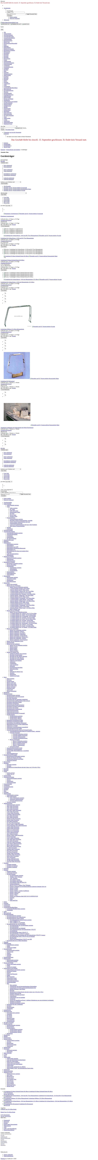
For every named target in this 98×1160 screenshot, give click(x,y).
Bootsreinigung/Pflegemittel (10, 43)
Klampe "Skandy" (14, 893)
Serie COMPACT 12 (15, 921)
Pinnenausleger (10, 1026)
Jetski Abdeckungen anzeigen (17, 797)
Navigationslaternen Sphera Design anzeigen (20, 920)
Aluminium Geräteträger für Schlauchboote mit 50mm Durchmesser (17, 427)
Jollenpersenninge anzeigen (13, 804)
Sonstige (9, 527)
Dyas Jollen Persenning (12, 816)
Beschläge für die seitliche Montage (18, 656)
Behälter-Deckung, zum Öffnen (17, 989)
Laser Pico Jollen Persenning (14, 842)
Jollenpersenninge (8, 74)
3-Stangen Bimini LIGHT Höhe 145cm (19, 602)
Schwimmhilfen (10, 1019)
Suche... (25, 128)
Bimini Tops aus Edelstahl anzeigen (18, 612)
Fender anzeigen (11, 773)
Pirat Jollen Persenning (12, 850)
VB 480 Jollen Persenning (13, 860)
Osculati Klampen (11, 874)
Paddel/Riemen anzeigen (13, 944)
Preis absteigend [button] (7, 167)
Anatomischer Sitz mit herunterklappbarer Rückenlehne (23, 986)
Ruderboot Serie (11, 688)
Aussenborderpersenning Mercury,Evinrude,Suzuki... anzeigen (25, 731)
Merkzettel (6, 20)
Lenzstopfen (10, 910)
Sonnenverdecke (8, 104)
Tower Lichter (10, 1082)
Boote (5, 44)
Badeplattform (7, 47)
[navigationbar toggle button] (5, 24)
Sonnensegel (10, 1046)
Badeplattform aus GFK (12, 547)
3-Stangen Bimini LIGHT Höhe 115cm (19, 596)
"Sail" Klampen (13, 878)
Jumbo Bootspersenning (12, 710)
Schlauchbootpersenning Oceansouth (16, 713)
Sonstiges (12, 673)
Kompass (6, 82)
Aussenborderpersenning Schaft (14, 748)
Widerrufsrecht (7, 1125)
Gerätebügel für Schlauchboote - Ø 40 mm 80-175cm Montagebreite (17, 238)
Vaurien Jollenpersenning (13, 859)
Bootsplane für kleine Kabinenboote (15, 706)
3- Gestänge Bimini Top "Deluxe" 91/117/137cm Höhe (23, 613)
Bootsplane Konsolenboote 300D (15, 720)
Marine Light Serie (11, 682)
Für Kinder (9, 1017)
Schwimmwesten (8, 114)
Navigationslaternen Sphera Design (15, 918)
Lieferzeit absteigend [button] (9, 179)
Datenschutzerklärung (9, 1130)
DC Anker (12, 509)
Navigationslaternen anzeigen (14, 915)
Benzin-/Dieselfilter (11, 565)
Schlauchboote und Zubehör (10, 101)
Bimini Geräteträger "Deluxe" (17, 631)
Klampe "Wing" (14, 895)
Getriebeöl (6, 68)
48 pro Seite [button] (6, 201)
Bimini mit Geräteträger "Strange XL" (19, 637)
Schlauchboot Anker (12, 978)
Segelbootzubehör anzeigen (13, 1025)
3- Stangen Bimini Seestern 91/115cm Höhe (20, 592)
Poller (11, 899)
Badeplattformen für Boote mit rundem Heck (17, 551)
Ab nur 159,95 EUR (6, 1115)
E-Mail (8, 12)
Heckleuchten (13, 938)
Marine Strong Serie (11, 684)
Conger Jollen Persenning (13, 813)
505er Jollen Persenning (12, 809)
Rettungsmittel (7, 97)
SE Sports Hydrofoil (9, 115)
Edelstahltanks (13, 569)
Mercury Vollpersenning (19, 745)
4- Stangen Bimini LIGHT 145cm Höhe (19, 606)
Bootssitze (6, 54)
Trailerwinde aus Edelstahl (13, 1062)
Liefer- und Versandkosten (10, 1128)
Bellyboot (9, 680)
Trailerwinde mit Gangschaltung (14, 1064)
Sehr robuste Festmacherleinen (17, 526)
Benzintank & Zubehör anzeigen (15, 563)
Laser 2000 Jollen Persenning (14, 839)
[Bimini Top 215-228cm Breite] (8, 1109)
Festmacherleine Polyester (16, 523)
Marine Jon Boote (11, 687)
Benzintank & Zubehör (9, 50)
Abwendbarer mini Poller (16, 881)
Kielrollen (6, 78)
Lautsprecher (7, 83)
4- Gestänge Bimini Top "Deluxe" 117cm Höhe (21, 624)
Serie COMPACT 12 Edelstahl (17, 922)
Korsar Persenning (11, 836)
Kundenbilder (7, 144)
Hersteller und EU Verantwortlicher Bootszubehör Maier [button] (17, 189)
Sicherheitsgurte (10, 1021)
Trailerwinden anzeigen (12, 1058)
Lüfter (5, 85)
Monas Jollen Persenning (13, 845)
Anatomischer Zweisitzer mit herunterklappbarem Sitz (23, 987)
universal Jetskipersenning (16, 800)
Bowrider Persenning (12, 698)
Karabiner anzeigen (11, 864)
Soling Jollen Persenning (13, 856)
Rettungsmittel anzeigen (12, 960)
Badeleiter (6, 46)
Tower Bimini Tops (11, 1079)
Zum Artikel (3, 246)
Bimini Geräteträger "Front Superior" (19, 639)
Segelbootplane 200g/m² (16, 717)
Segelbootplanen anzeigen (16, 716)
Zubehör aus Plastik (14, 675)
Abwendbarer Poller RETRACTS (18, 882)
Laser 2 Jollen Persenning (13, 838)
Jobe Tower (9, 1075)
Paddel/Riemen (7, 96)
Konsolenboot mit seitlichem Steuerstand (16, 723)
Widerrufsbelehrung (8, 1156)
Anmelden (3, 495)
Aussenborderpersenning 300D (14, 728)
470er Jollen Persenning (12, 807)
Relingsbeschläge (14, 669)
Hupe (5, 71)
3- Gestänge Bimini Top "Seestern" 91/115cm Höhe (22, 617)
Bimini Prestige (13, 648)
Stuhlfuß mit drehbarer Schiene (17, 1003)
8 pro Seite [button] (6, 197)
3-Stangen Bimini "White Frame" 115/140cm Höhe (22, 601)
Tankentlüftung (10, 574)
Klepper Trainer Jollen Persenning (15, 835)
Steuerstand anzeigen (12, 1050)
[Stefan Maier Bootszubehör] (9, 22)
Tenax (5, 117)
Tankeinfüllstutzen (11, 573)
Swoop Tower (10, 1078)
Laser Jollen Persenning (12, 840)
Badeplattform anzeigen (12, 544)
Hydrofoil (6, 72)
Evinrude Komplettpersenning (20, 738)
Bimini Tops (7, 42)
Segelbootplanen (11, 714)
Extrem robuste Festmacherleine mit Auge (20, 522)
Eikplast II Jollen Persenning (14, 818)
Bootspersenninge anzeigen (13, 695)
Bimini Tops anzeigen (12, 584)
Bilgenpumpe (7, 51)
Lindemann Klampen (12, 872)
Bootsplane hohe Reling (12, 707)
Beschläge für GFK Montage (17, 657)
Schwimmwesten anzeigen (13, 1012)
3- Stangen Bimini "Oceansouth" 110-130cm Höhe (22, 598)
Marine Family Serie (12, 685)
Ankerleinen (10, 529)
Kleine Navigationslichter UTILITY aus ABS (21, 939)
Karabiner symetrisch (12, 867)
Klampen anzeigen (11, 871)
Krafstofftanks (10, 537)
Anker (8, 506)
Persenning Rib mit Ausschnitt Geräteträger (17, 699)
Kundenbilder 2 (7, 145)
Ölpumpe (6, 92)
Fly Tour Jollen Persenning (13, 822)
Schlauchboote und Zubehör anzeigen (16, 969)
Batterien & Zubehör (9, 49)
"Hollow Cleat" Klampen (16, 877)
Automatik (9, 1014)
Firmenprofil (7, 1120)
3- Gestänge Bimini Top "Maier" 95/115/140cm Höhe (23, 614)
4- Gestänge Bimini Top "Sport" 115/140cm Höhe (22, 626)
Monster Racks (10, 1086)
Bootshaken (6, 53)
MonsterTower (10, 1076)
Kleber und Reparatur (12, 974)
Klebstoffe (12, 666)
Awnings (9, 1042)
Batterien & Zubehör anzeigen (14, 558)
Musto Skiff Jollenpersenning (14, 846)
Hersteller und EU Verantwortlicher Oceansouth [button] (15, 187)
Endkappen (12, 662)
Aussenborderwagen (9, 36)
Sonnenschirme (10, 642)
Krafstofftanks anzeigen (15, 567)
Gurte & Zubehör (14, 664)
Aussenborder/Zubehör (9, 38)
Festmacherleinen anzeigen (16, 519)
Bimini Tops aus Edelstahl (13, 610)
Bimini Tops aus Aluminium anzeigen (19, 587)
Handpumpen (10, 580)
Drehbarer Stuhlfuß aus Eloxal (17, 994)
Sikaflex (6, 107)
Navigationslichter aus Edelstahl (17, 928)
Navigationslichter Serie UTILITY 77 (19, 932)
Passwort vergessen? (15, 18)
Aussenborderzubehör (12, 534)
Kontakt (6, 1123)
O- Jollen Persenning (12, 847)
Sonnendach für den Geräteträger (15, 1004)
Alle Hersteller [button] (7, 186)
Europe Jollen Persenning (13, 820)
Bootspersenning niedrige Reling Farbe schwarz (18, 700)
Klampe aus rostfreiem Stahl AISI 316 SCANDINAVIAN (24, 896)
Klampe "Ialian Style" (15, 892)
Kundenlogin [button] (7, 8)
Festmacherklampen (14, 883)
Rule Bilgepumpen (11, 581)
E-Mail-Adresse (4, 492)
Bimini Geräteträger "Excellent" (17, 632)
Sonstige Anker (13, 516)
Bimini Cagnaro (14, 646)
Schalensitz (12, 999)
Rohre (11, 670)
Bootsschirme (7, 58)
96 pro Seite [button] (6, 203)
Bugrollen (6, 57)
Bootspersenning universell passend (15, 696)
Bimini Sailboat (13, 649)
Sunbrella (9, 954)
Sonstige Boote (10, 681)
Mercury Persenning (15, 739)
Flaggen (9, 779)
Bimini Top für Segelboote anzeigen (18, 645)
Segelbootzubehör (8, 103)
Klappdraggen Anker (15, 512)
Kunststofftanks (13, 570)
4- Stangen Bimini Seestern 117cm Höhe (19, 603)
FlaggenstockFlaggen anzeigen (14, 778)
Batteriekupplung (11, 560)
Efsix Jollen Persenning (12, 817)
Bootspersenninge (8, 40)
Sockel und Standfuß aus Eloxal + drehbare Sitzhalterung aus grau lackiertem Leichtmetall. (32, 1000)
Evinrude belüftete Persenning (20, 735)
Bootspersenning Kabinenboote (14, 709)
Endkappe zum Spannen (16, 660)
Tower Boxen (10, 1080)
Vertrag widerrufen (8, 1154)
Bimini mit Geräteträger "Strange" (18, 638)
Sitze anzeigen (13, 985)
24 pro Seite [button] (6, 200)
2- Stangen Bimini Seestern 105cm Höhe (20, 588)
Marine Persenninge (11, 691)
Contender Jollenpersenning (13, 814)
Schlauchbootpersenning (13, 712)
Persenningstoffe (8, 93)
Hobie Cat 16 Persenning (13, 831)
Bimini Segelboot (14, 651)
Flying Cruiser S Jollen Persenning (15, 824)
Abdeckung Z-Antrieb (12, 725)
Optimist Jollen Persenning (13, 849)
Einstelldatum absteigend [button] (10, 175)
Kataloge (6, 143)
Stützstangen (13, 674)
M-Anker (12, 513)
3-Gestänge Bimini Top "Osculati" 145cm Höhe (21, 620)
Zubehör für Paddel (11, 947)
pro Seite (3, 205)
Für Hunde (9, 1015)
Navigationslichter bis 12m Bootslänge (16, 924)
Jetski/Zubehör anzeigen (12, 795)
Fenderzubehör (7, 61)
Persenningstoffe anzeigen (13, 950)
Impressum (6, 1121)
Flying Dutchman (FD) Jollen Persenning (17, 825)
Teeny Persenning (11, 857)
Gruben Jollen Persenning (13, 827)
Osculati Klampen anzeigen (16, 875)
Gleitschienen (13, 996)
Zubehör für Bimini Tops (13, 652)
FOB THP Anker (14, 510)
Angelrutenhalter (8, 39)
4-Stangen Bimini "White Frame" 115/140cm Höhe (22, 608)
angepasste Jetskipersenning (16, 799)
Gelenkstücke (13, 663)
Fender (5, 60)
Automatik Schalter (11, 578)
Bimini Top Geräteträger (13, 628)
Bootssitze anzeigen (11, 764)
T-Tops (5, 119)
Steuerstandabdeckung (12, 753)
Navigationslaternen (8, 90)
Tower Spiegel (10, 1083)
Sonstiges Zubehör (11, 802)
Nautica (8, 953)
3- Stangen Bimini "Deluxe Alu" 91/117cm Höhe (22, 591)
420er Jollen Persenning (12, 806)
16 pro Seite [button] (6, 198)
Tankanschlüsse (10, 571)
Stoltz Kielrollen (8, 112)
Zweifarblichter (13, 931)
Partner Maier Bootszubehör (10, 1124)
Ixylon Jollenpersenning (12, 832)
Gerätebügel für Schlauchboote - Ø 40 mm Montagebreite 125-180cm (17, 282)
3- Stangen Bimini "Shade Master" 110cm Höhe (21, 599)
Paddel (8, 946)
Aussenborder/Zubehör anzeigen (15, 533)
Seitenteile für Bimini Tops (16, 671)
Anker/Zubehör (7, 33)
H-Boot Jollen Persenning (13, 828)
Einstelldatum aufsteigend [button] (10, 173)
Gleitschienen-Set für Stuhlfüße (17, 997)
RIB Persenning (10, 976)
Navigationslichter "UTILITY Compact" (19, 933)
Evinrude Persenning (15, 732)
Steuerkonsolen (10, 1007)
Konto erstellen (13, 17)
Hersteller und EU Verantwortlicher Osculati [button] (14, 190)
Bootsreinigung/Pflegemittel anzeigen (16, 756)
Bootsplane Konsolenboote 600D (15, 721)
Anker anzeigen (13, 508)
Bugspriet (6, 56)
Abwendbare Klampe (15, 879)
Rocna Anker (13, 515)
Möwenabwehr (7, 89)
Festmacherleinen (11, 517)
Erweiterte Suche (10, 129)
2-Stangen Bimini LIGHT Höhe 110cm (19, 590)
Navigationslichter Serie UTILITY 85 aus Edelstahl (22, 936)
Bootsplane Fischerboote (13, 703)
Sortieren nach (4, 182)
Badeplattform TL (11, 549)
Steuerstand (6, 111)
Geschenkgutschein (8, 67)
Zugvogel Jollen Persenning (13, 861)
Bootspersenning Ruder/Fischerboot (15, 705)
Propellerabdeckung (8, 94)
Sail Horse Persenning (12, 852)
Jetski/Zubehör (7, 75)
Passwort (9, 14)
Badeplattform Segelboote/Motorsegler (16, 548)
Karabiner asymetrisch (12, 865)
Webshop (3, 1158)
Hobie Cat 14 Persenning (13, 829)
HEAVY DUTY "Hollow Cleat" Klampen (20, 885)
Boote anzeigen (10, 678)
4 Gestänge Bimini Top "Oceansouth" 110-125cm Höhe (23, 623)
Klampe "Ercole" (14, 889)
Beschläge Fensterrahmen (16, 655)
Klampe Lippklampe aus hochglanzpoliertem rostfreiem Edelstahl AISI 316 (28, 886)
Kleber (5, 80)
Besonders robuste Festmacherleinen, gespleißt (21, 520)
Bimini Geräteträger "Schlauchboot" (18, 635)
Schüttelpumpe (7, 105)
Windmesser (10, 1033)
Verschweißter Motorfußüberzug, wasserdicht (18, 750)
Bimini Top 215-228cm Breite (8, 1112)
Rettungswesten (10, 1018)
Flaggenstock (10, 781)
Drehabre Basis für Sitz (15, 993)
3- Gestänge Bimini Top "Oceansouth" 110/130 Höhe (23, 616)
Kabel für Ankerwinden (12, 1061)
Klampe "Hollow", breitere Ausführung (19, 890)
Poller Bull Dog (13, 900)
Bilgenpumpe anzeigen (12, 577)
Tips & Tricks (7, 147)
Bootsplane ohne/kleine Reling (14, 702)
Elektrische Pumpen (11, 971)
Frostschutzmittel (8, 64)
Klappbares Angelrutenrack (7, 216)
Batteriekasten (10, 559)
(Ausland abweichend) (6, 220)
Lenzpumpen (7, 86)
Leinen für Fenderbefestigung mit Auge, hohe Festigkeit (23, 524)
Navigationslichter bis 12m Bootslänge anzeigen (21, 925)
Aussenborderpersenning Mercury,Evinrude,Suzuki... (19, 730)
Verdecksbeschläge (8, 122)
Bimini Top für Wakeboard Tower (15, 641)
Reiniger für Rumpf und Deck (14, 757)
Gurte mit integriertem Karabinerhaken (16, 1060)
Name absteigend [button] (8, 171)
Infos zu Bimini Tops (15, 609)
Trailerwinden (7, 118)
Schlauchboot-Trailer (12, 979)
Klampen (6, 79)
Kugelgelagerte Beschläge (16, 667)
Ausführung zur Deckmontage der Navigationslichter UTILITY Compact (27, 935)
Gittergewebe (10, 951)
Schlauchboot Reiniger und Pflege (15, 759)
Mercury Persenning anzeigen (20, 741)
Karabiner (6, 76)
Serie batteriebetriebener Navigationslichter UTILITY (23, 929)
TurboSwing (7, 121)
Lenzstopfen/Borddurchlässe (10, 87)
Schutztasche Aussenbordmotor (14, 749)
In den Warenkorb (5, 226)
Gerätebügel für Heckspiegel (7, 381)
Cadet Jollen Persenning (12, 811)
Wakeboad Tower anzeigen (13, 1073)
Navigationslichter (14, 926)
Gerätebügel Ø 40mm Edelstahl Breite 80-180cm (12, 260)
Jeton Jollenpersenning (12, 834)
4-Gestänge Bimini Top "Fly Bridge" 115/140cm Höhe (23, 627)
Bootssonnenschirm (11, 1044)
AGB (5, 1127)
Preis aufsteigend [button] (8, 165)
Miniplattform (10, 555)
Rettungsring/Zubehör (12, 961)
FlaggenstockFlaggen (9, 62)
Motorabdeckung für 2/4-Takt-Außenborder (17, 724)
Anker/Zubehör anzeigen (13, 505)
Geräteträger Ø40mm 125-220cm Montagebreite (12, 329)
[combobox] (4, 163)
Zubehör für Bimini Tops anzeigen (18, 653)
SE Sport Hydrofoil (11, 538)
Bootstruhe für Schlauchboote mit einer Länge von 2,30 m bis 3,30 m (23, 767)
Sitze (8, 983)
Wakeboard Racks (11, 1085)
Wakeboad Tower (8, 123)
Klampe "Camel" (14, 888)
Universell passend (14, 746)
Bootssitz (9, 766)
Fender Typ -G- (10, 774)
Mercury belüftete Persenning (20, 742)
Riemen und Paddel (8, 99)
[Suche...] (19, 128)
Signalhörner (7, 100)
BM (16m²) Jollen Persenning (14, 810)
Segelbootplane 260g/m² (16, 718)
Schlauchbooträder (11, 982)
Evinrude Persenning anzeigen (20, 734)
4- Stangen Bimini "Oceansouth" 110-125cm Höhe (22, 605)
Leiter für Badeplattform (12, 553)
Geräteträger (7, 65)
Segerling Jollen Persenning (13, 854)
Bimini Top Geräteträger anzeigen (18, 630)
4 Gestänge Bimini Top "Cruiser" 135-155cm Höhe (22, 621)
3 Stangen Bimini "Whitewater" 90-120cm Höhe (21, 595)
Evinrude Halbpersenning (19, 736)
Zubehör (9, 752)
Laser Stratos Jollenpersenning (14, 843)
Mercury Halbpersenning (19, 743)
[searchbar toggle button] (25, 24)
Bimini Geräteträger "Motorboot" (18, 634)
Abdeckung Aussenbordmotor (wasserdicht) (17, 727)
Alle (5, 32)
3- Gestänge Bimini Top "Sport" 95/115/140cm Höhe (23, 619)
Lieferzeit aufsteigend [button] (9, 178)
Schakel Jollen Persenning (13, 853)
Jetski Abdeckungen (11, 796)
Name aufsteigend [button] (8, 169)
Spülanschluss (7, 110)
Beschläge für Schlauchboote (17, 659)
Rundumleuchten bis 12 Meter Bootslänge (17, 940)
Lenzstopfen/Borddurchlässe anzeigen (16, 908)
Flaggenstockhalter (11, 782)
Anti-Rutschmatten (8, 35)
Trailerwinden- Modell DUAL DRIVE (16, 1066)
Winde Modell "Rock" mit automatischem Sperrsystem (20, 1068)
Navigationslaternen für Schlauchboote (16, 917)
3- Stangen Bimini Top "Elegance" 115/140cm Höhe (22, 594)
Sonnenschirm (7, 108)
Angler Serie (10, 689)
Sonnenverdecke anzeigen (13, 1040)
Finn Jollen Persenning (12, 821)
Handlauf (6, 69)
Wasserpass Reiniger (12, 760)
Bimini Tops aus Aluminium (13, 585)
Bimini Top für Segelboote (13, 644)
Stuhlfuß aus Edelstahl (15, 1001)
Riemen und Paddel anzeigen (14, 964)
